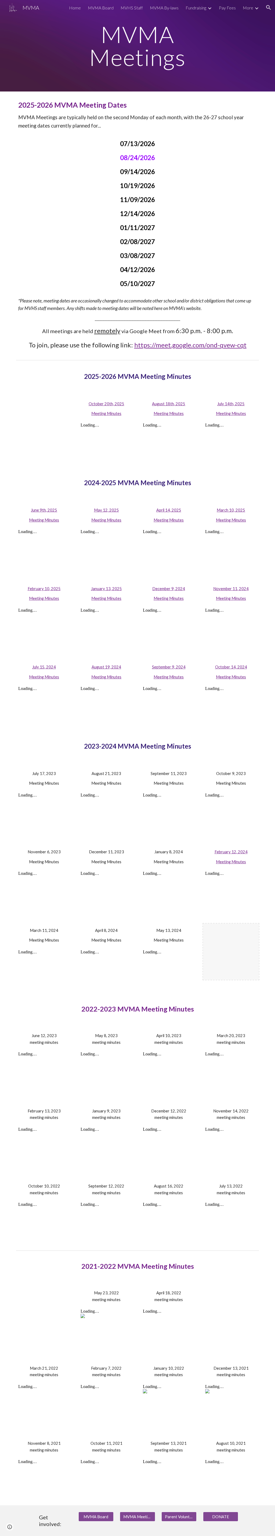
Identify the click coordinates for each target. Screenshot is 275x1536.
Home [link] (75, 7)
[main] (137, 46)
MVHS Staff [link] (132, 7)
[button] (268, 7)
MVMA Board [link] (101, 7)
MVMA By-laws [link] (164, 7)
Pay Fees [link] (227, 7)
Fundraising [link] (196, 7)
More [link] (248, 7)
